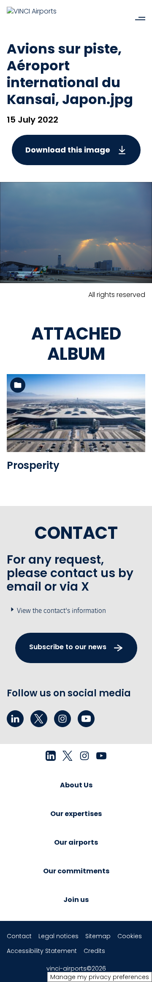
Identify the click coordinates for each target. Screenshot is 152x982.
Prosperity (33, 465)
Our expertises (76, 814)
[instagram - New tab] (62, 718)
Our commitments (76, 871)
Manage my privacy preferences (99, 977)
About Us (76, 785)
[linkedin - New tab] (15, 718)
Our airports (76, 842)
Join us (76, 899)
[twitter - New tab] (38, 718)
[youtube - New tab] (86, 718)
